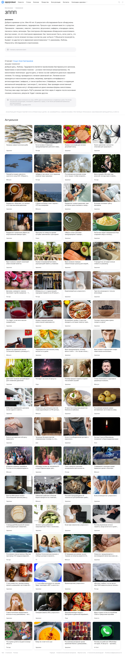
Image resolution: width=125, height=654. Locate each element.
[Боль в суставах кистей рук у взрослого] (18, 431)
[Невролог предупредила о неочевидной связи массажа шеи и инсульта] (106, 548)
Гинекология (19, 7)
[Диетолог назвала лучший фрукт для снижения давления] (18, 372)
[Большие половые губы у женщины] (106, 197)
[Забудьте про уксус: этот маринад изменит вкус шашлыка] (48, 168)
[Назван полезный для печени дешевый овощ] (77, 138)
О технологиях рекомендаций (95, 652)
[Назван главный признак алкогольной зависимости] (48, 314)
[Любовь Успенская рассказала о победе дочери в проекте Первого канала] (48, 548)
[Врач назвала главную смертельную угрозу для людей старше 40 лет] (77, 255)
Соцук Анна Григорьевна (23, 61)
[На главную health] (10, 2)
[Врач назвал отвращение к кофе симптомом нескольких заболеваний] (106, 343)
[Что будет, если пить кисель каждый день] (18, 314)
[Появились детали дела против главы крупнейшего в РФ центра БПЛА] (48, 401)
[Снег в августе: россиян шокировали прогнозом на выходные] (77, 460)
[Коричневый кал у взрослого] (77, 285)
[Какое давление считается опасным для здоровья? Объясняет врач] (106, 138)
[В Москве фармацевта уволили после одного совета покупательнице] (18, 401)
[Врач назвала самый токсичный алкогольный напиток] (18, 255)
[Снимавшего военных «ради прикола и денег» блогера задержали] (106, 460)
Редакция (52, 652)
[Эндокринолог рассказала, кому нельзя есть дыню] (48, 343)
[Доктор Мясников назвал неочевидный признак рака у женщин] (18, 489)
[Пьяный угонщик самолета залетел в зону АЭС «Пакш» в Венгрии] (18, 168)
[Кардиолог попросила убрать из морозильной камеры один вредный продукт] (18, 226)
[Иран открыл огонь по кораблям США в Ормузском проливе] (106, 606)
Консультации (9, 7)
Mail (3, 652)
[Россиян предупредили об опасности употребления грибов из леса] (77, 489)
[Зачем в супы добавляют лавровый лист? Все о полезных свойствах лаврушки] (48, 518)
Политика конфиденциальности (113, 652)
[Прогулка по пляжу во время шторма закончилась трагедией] (48, 226)
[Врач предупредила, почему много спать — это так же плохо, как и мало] (77, 343)
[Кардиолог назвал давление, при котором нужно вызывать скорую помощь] (77, 197)
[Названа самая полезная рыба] (18, 138)
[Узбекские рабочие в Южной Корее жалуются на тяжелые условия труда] (48, 489)
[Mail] (2, 2)
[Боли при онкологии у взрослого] (77, 518)
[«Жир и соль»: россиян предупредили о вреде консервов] (77, 226)
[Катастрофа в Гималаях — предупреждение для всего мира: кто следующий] (48, 138)
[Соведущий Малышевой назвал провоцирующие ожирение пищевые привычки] (18, 518)
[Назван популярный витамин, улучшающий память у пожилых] (48, 255)
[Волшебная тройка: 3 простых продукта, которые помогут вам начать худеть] (77, 314)
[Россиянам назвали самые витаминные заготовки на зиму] (106, 401)
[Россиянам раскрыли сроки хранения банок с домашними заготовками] (77, 635)
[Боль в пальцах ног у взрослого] (106, 489)
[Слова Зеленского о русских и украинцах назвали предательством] (106, 372)
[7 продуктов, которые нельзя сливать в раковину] (106, 255)
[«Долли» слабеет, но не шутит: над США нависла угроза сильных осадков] (106, 577)
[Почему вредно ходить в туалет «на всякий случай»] (77, 372)
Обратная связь (82, 652)
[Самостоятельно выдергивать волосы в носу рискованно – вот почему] (18, 606)
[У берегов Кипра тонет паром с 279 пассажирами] (48, 197)
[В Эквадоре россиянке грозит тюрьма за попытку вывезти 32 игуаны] (77, 548)
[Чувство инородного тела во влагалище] (106, 285)
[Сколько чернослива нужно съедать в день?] (106, 314)
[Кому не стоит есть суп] (48, 635)
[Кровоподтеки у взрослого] (77, 577)
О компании (8, 652)
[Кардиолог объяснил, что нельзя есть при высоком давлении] (18, 197)
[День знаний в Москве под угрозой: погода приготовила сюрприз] (106, 168)
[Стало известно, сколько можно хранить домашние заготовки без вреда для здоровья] (18, 577)
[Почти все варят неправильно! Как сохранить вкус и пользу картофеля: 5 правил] (106, 226)
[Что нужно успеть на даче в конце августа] (18, 635)
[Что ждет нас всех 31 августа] (48, 372)
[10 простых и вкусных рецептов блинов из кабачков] (77, 401)
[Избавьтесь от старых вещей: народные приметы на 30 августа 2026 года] (48, 285)
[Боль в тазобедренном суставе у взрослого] (77, 431)
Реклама (15, 652)
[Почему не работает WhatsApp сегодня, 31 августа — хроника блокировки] (106, 635)
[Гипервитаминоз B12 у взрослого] (48, 606)
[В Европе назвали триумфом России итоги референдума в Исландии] (18, 460)
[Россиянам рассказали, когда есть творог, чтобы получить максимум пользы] (77, 168)
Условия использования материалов (66, 652)
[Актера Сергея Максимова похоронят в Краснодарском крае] (106, 431)
